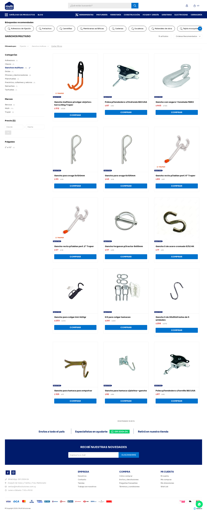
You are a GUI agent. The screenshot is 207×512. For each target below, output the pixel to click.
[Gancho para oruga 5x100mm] (75, 149)
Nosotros (82, 476)
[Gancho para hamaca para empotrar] (75, 364)
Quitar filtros (56, 46)
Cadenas (119, 28)
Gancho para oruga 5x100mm (69, 175)
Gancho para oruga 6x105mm (120, 175)
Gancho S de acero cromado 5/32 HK (175, 246)
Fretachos (47, 28)
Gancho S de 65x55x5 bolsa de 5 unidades (172, 318)
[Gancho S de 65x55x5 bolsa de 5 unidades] (176, 290)
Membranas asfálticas (93, 28)
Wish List (164, 487)
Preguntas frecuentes (128, 483)
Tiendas (81, 483)
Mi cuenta (165, 476)
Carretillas (67, 28)
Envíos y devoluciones (129, 479)
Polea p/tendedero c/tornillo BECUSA (175, 390)
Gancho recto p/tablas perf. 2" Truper (74, 246)
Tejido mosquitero (191, 28)
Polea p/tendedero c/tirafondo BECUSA (126, 102)
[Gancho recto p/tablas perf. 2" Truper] (75, 220)
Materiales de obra (163, 28)
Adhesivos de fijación (21, 28)
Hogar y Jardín (151, 15)
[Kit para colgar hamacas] (126, 290)
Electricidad (181, 15)
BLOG (40, 15)
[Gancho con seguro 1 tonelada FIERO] (176, 76)
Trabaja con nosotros (87, 487)
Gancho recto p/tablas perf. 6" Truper (175, 175)
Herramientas (86, 15)
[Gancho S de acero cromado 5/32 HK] (176, 220)
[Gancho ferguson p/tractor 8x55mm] (126, 220)
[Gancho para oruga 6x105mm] (126, 149)
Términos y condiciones (129, 487)
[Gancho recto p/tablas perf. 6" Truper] (176, 149)
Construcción (132, 15)
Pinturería (101, 15)
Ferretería (115, 15)
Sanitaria (167, 15)
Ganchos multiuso (39, 46)
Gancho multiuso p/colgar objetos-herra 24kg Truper (73, 103)
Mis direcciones (167, 483)
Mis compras (166, 479)
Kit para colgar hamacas (118, 317)
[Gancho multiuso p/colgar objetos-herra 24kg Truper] (75, 76)
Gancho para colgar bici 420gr (70, 317)
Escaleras (138, 28)
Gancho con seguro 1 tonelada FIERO (175, 102)
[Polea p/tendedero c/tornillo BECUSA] (176, 364)
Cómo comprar (126, 476)
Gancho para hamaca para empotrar (73, 390)
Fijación (23, 46)
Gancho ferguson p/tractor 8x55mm (124, 246)
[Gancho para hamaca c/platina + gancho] (126, 364)
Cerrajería (196, 15)
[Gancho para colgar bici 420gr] (75, 290)
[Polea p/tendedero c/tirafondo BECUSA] (126, 76)
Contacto (82, 479)
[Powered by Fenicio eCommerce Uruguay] (198, 508)
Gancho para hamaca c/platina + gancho (126, 390)
